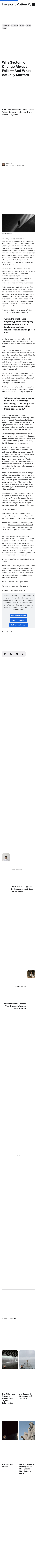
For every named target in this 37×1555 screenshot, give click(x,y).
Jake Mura (9, 163)
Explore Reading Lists (18, 625)
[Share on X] (5, 654)
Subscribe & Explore (18, 616)
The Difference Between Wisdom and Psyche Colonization (8, 1398)
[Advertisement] (18, 679)
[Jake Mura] (3, 164)
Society (22, 25)
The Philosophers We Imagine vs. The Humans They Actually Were (26, 1468)
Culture (28, 25)
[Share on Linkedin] (17, 654)
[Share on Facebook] (11, 654)
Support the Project (18, 620)
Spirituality (14, 25)
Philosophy (6, 25)
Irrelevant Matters (15, 4)
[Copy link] (23, 654)
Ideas (4, 28)
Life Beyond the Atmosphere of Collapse (26, 1396)
